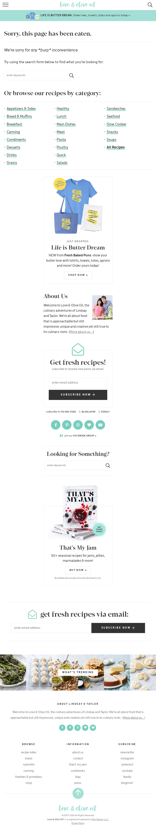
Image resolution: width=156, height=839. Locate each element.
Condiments (16, 140)
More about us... (81, 332)
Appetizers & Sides (21, 109)
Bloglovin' (88, 412)
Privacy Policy (78, 823)
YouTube (127, 771)
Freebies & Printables (28, 777)
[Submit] (70, 75)
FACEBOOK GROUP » (80, 435)
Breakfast (14, 124)
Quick (61, 155)
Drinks (12, 155)
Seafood (113, 116)
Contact (78, 758)
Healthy (63, 109)
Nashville (29, 764)
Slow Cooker (116, 124)
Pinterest (127, 764)
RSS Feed (70, 412)
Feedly (105, 412)
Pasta (61, 140)
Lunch (61, 116)
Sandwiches (116, 109)
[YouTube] (100, 425)
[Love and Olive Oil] (78, 808)
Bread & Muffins (19, 116)
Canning (13, 132)
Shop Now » (78, 275)
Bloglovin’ (127, 783)
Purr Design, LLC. (100, 819)
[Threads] (89, 425)
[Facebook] (56, 425)
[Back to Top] (78, 793)
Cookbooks (78, 771)
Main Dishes (66, 124)
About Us (77, 752)
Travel (28, 758)
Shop (29, 783)
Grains (12, 163)
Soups (111, 140)
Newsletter (127, 752)
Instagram (127, 758)
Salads (62, 163)
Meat (61, 132)
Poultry (62, 147)
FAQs (78, 777)
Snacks (112, 132)
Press (77, 783)
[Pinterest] (67, 425)
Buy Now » (78, 570)
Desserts (13, 147)
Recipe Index (28, 752)
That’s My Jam (78, 764)
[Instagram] (78, 425)
